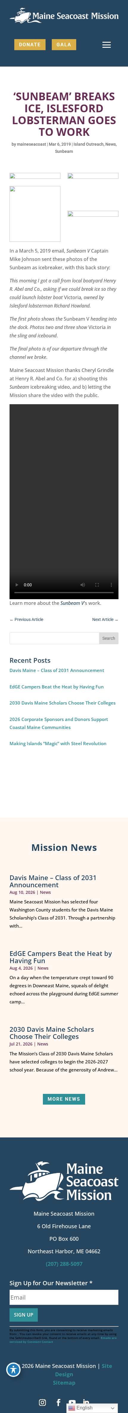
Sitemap (64, 1382)
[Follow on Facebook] (58, 1402)
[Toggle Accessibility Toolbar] (13, 1370)
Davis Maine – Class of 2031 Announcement (57, 670)
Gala (64, 44)
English (84, 1407)
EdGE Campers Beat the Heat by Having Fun (57, 687)
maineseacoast (31, 144)
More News (64, 1099)
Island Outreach (89, 144)
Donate (30, 44)
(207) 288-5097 (64, 1263)
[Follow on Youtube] (72, 1402)
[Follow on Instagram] (42, 1402)
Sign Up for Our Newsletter (51, 1283)
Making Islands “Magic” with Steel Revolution (58, 743)
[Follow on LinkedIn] (86, 1402)
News (110, 144)
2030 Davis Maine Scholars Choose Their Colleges (62, 703)
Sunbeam (64, 151)
